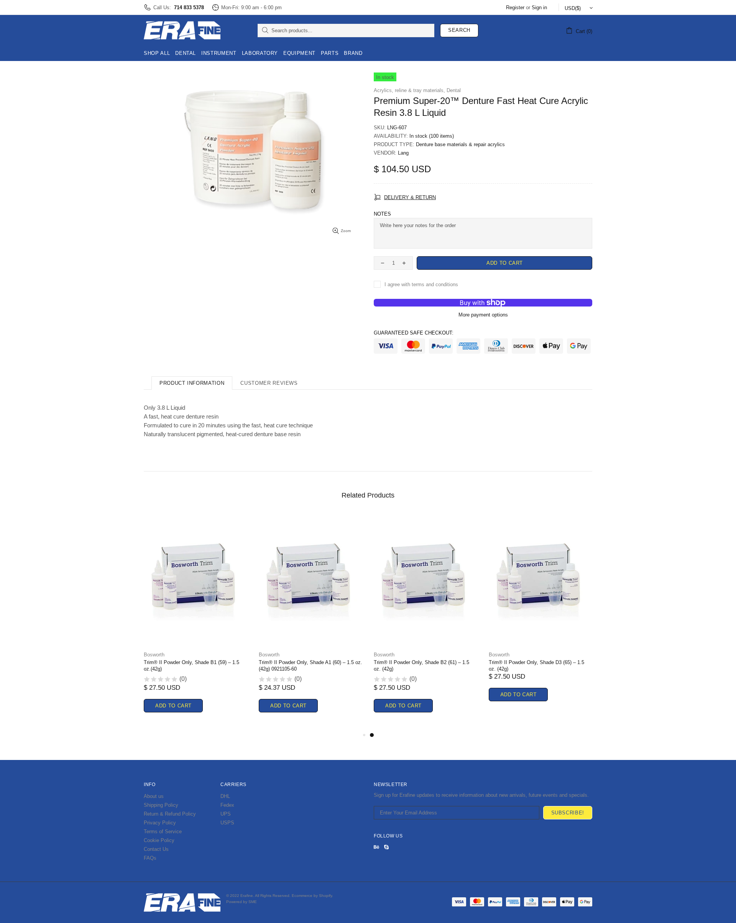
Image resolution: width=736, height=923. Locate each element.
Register (515, 7)
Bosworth (154, 655)
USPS (227, 823)
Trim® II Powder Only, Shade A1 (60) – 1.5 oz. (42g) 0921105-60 (310, 665)
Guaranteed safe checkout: (413, 333)
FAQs (150, 858)
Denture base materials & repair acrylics (460, 144)
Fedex (227, 805)
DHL (225, 796)
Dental (454, 90)
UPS (225, 814)
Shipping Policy (161, 805)
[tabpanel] (425, 622)
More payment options (483, 315)
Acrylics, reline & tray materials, (409, 90)
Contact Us (156, 849)
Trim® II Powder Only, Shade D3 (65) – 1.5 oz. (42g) (536, 665)
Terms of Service (163, 831)
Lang (403, 153)
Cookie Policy (159, 840)
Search (459, 30)
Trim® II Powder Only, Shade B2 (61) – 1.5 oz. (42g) (421, 665)
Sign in (539, 7)
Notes (382, 214)
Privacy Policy (160, 823)
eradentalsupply (182, 30)
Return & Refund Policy (170, 814)
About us (154, 796)
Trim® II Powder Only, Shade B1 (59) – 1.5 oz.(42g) (191, 665)
